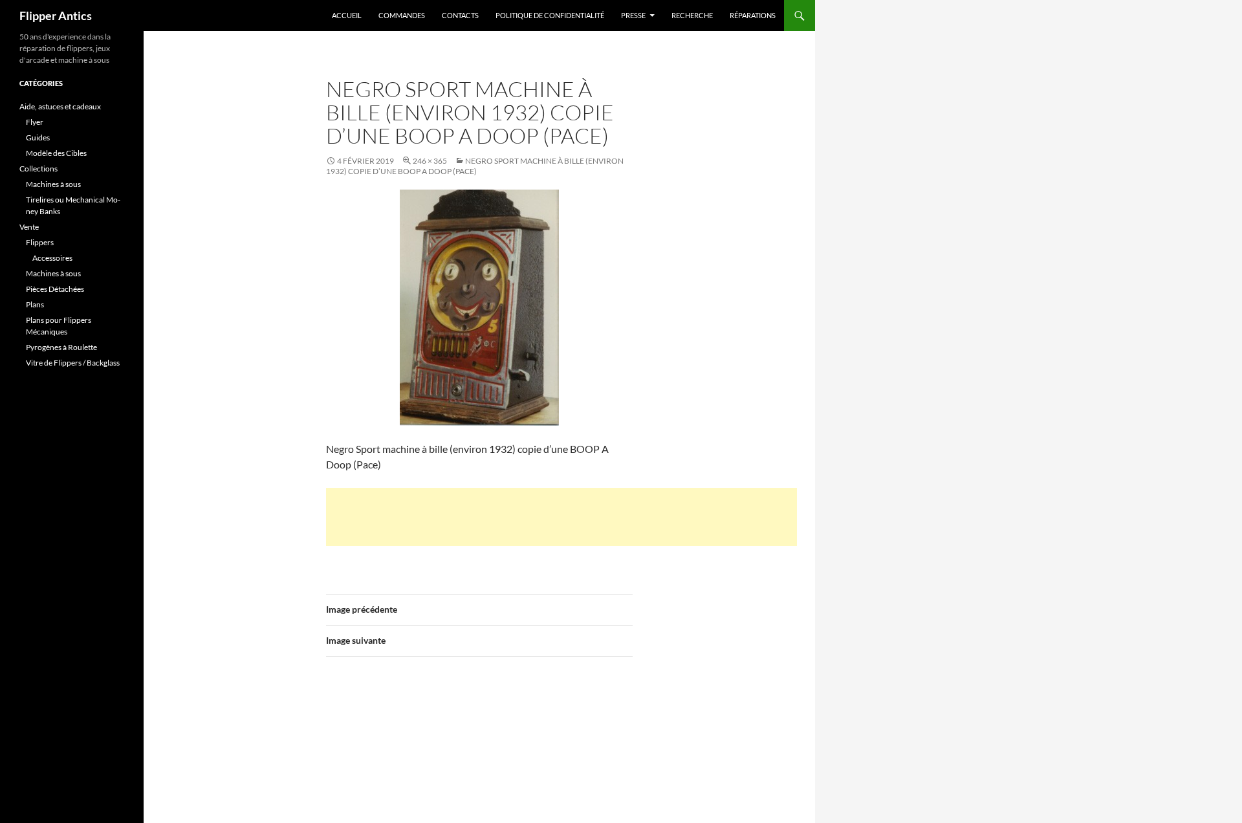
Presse (633, 15)
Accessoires (52, 258)
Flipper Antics (55, 15)
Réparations (753, 15)
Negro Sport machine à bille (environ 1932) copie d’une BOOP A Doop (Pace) (475, 166)
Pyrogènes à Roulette (61, 347)
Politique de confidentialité (550, 15)
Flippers (40, 242)
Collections (38, 168)
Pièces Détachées (55, 289)
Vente (29, 227)
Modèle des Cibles (56, 153)
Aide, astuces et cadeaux (60, 106)
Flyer (34, 122)
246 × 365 (430, 161)
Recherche (692, 15)
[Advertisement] (561, 517)
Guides (38, 137)
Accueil (347, 15)
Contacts (460, 15)
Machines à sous (53, 184)
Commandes (401, 15)
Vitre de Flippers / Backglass (73, 363)
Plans (35, 304)
